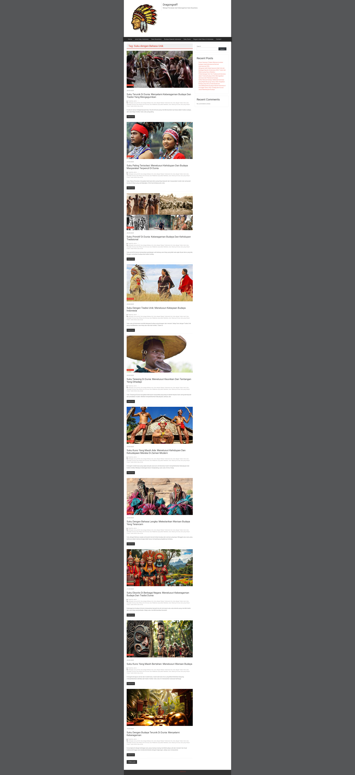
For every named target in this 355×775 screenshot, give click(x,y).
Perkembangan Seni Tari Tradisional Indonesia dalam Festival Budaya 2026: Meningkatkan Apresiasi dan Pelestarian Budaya (212, 76)
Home (130, 39)
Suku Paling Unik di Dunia (142, 104)
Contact (218, 39)
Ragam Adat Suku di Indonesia (203, 39)
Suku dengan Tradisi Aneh (179, 102)
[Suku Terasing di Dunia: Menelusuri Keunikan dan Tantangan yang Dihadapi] (160, 354)
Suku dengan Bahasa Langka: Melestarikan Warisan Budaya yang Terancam (158, 523)
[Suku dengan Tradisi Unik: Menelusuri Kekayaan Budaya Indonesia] (160, 283)
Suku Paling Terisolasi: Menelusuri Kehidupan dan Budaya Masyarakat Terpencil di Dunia (157, 167)
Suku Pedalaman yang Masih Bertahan (158, 104)
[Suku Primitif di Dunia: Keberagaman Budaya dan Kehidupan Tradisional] (160, 211)
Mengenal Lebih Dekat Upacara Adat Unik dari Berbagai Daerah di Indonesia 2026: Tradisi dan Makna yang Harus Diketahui (212, 70)
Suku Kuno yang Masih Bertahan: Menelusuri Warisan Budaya (159, 664)
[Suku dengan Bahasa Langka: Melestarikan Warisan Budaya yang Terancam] (160, 496)
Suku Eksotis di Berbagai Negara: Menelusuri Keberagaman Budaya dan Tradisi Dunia (158, 594)
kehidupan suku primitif (134, 102)
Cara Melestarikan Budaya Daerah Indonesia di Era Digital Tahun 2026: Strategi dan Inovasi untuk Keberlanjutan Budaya (212, 87)
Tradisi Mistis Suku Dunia (136, 106)
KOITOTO (183, 771)
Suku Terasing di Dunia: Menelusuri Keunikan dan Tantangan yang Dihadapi (159, 380)
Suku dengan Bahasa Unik (147, 102)
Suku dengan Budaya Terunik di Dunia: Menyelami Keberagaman (153, 734)
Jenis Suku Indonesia (141, 39)
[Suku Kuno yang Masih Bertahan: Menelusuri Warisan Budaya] (160, 639)
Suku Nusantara (156, 39)
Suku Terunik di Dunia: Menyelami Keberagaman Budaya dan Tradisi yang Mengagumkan (159, 95)
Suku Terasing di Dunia (174, 104)
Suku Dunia (187, 39)
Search (199, 46)
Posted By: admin (132, 101)
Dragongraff (170, 4)
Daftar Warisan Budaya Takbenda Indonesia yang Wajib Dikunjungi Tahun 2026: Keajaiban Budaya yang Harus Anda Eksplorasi (212, 81)
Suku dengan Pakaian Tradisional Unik (163, 102)
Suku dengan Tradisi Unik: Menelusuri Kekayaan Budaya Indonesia (156, 309)
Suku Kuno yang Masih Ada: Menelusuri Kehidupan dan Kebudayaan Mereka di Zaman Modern (156, 451)
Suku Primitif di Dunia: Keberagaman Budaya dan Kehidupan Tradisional (159, 238)
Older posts (132, 762)
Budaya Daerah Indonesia (172, 39)
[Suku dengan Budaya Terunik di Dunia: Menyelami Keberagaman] (160, 707)
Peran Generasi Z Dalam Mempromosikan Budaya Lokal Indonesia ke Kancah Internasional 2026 (211, 64)
